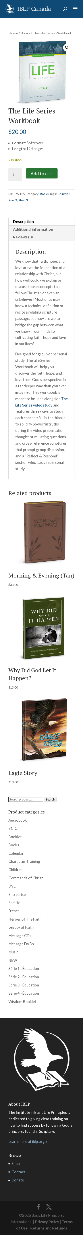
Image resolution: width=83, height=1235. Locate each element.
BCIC (12, 828)
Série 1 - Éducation (23, 968)
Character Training (24, 861)
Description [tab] (23, 221)
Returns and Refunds (48, 1228)
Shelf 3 (23, 200)
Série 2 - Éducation (23, 977)
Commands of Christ (25, 878)
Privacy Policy (47, 1221)
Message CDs (19, 935)
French (13, 910)
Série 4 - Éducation (23, 993)
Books (25, 33)
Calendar (16, 853)
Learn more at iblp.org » (27, 1141)
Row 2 (12, 200)
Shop (16, 1163)
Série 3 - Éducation (23, 985)
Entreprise (17, 894)
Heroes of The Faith (25, 919)
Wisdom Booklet (22, 1001)
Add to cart (42, 173)
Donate (18, 1180)
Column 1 (64, 194)
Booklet (15, 836)
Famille (14, 902)
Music (13, 952)
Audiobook (17, 820)
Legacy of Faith (21, 927)
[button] (67, 48)
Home (13, 33)
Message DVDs (21, 944)
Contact (18, 1172)
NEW (12, 960)
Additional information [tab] (33, 229)
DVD (12, 886)
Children (15, 869)
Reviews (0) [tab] (23, 237)
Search (50, 799)
